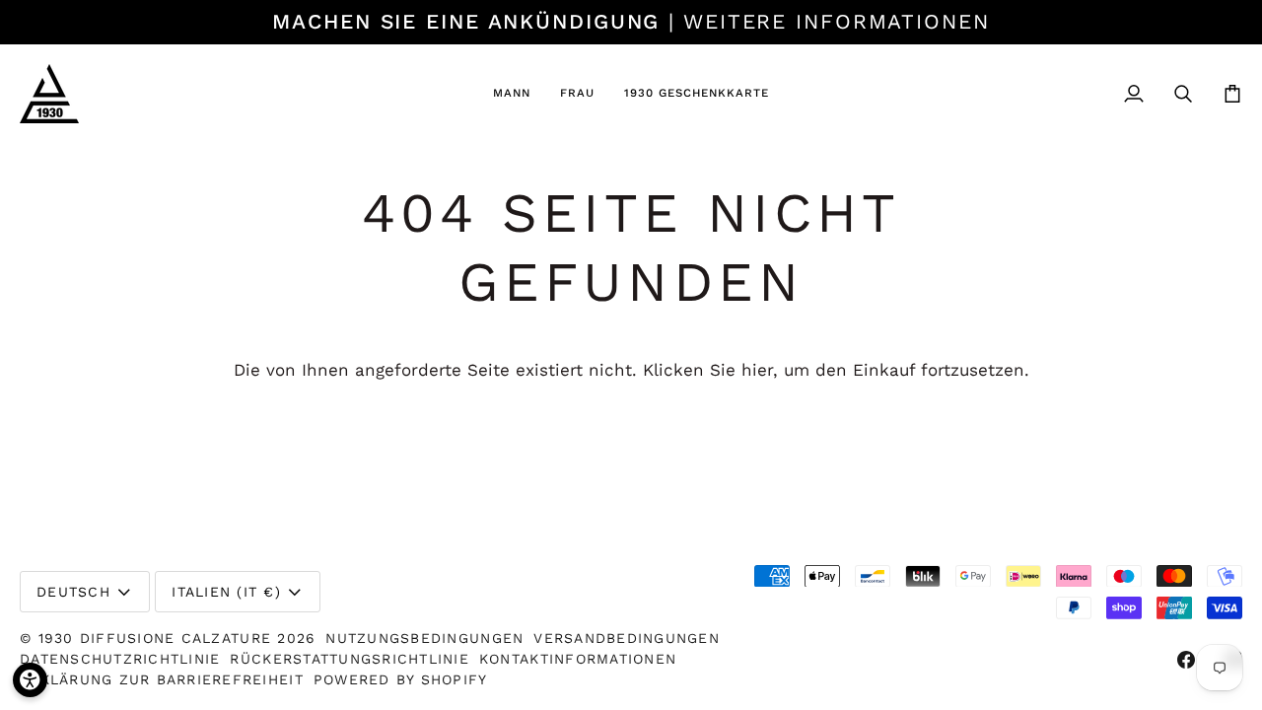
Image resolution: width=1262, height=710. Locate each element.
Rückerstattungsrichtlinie (349, 659)
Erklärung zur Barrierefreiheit (162, 679)
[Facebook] (1186, 660)
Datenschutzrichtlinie (120, 659)
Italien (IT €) (226, 592)
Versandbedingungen (626, 638)
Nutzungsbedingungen (424, 638)
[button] (511, 93)
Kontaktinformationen (577, 659)
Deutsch (73, 592)
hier (757, 370)
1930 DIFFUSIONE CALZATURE (158, 638)
